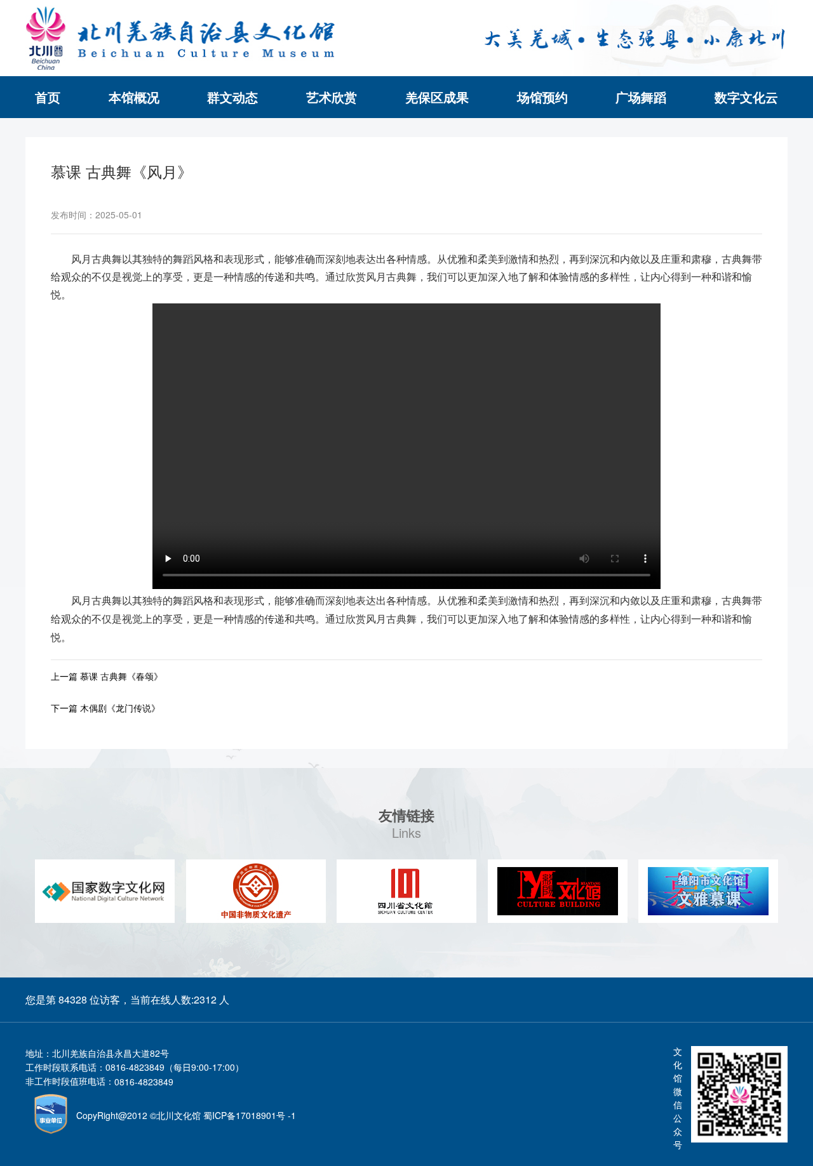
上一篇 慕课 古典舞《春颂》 (107, 676)
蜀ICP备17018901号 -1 (249, 1115)
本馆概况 (134, 97)
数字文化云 (746, 97)
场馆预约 (542, 97)
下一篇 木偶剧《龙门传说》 (105, 707)
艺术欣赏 (331, 97)
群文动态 (232, 97)
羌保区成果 (437, 97)
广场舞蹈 (640, 97)
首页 (47, 97)
